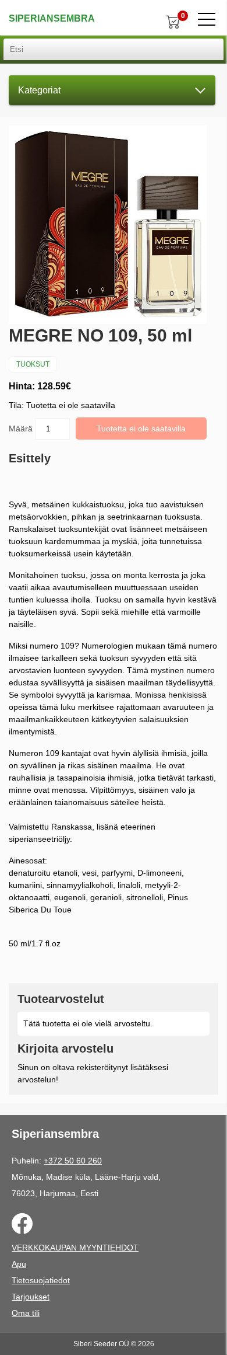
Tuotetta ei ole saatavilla (141, 428)
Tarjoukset (30, 1296)
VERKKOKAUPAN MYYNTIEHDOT (75, 1247)
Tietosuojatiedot (41, 1280)
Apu (19, 1264)
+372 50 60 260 (73, 1160)
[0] (173, 22)
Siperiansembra (52, 18)
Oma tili (26, 1313)
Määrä (22, 428)
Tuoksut (32, 364)
